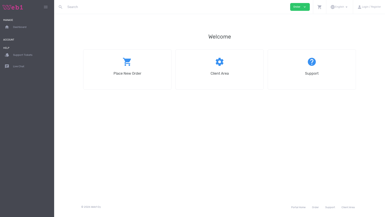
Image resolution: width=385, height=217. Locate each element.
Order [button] (300, 7)
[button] (319, 7)
